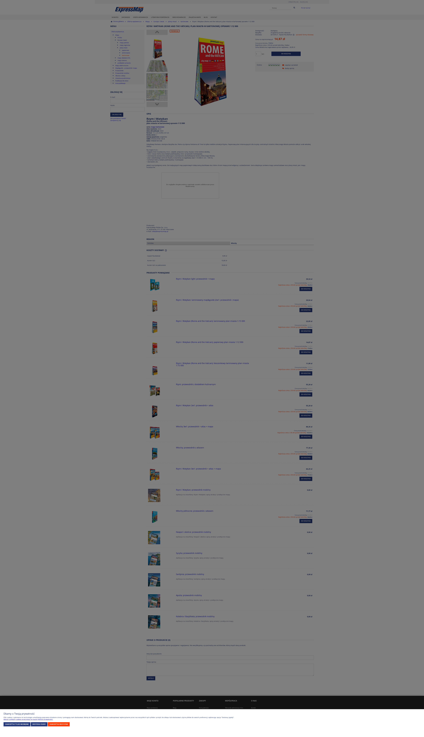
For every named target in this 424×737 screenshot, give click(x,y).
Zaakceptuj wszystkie (59, 724)
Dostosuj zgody (39, 724)
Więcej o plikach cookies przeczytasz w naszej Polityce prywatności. (28, 719)
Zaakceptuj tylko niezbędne (17, 724)
